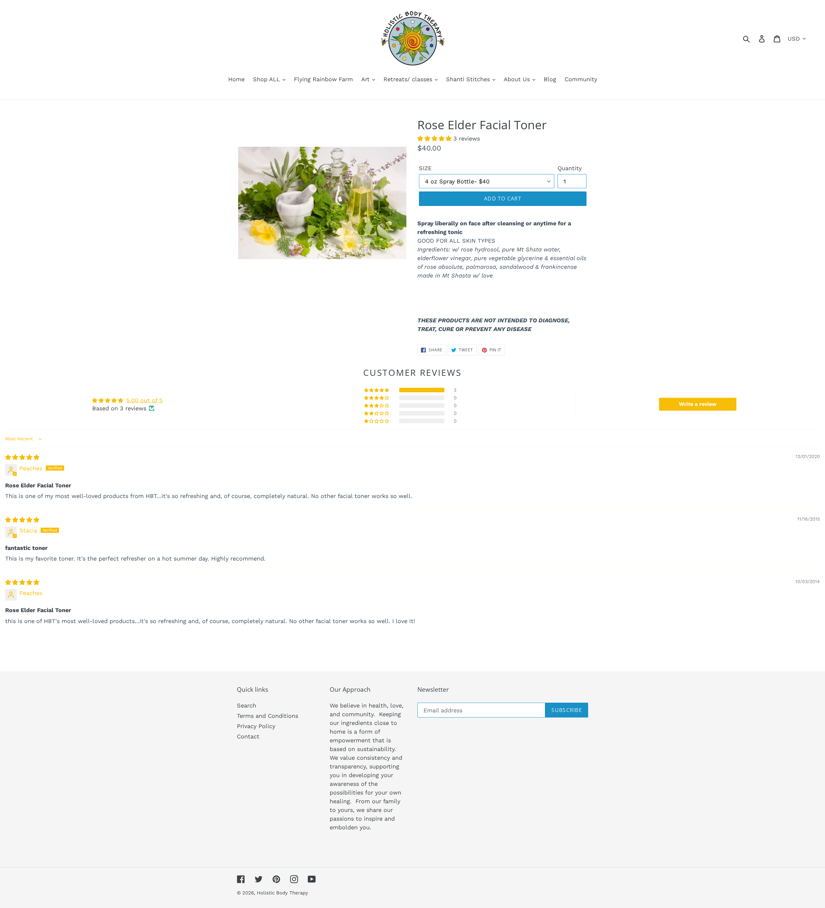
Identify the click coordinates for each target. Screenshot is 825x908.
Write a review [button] (697, 404)
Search (246, 705)
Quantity (570, 168)
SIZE (425, 168)
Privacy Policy (256, 726)
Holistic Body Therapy (282, 893)
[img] (22, 457)
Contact (248, 736)
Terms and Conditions (267, 715)
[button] (435, 138)
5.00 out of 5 (144, 400)
